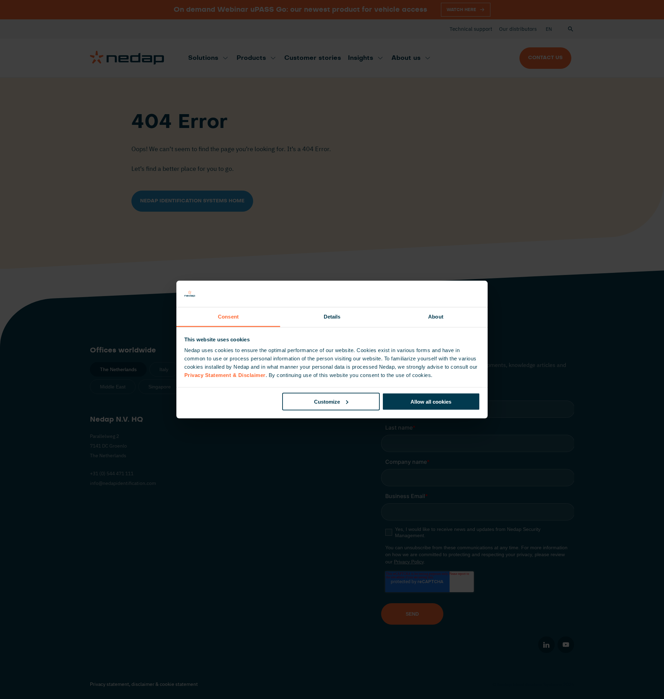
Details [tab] (332, 317)
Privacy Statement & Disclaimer (225, 375)
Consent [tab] (228, 317)
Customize (327, 401)
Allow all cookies (431, 401)
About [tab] (435, 317)
